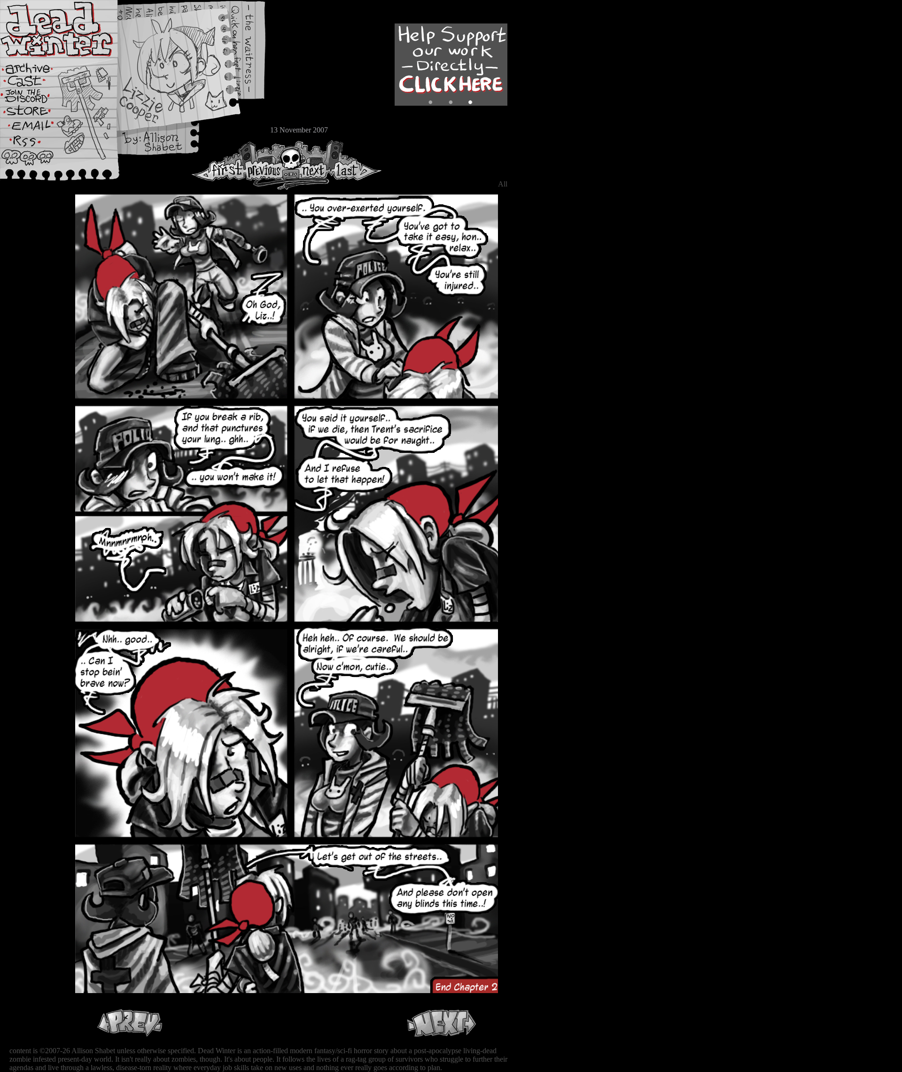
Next (310, 165)
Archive (35, 67)
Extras (35, 99)
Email (35, 129)
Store (35, 113)
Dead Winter (70, 29)
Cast (35, 83)
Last (355, 165)
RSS (35, 146)
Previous (268, 165)
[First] (218, 165)
